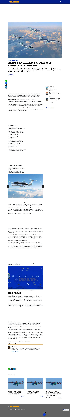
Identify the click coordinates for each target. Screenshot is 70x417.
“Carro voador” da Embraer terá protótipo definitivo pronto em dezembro (15, 392)
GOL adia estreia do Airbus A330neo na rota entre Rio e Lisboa (54, 93)
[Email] (6, 89)
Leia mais (22, 396)
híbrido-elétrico (27, 341)
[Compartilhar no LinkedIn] (52, 107)
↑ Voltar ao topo (66, 409)
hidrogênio (14, 341)
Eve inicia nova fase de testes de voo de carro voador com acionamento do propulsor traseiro (53, 393)
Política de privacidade (21, 409)
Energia (19, 341)
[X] (6, 85)
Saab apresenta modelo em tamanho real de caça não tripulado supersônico (54, 99)
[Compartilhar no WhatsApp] (54, 107)
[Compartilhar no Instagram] (50, 107)
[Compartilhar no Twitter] (48, 107)
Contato (14, 409)
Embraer (10, 341)
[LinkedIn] (6, 87)
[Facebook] (6, 83)
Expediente (10, 409)
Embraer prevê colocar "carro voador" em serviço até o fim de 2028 (34, 392)
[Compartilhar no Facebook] (46, 107)
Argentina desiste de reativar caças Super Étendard (55, 88)
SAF (22, 341)
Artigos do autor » (15, 351)
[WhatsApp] (6, 81)
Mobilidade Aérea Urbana (13, 60)
